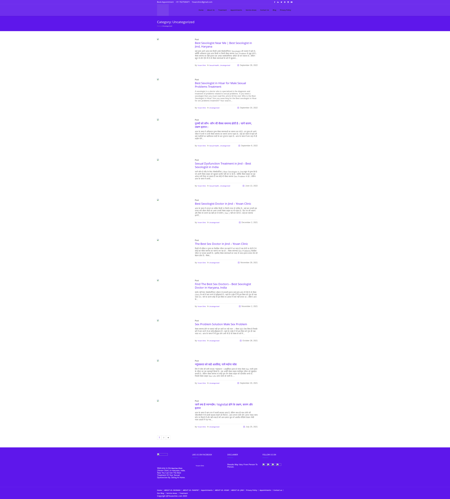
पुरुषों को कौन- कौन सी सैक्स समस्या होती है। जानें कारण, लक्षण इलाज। (223, 125)
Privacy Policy (251, 490)
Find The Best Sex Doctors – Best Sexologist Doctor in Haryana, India (223, 285)
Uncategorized (225, 65)
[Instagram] (288, 2)
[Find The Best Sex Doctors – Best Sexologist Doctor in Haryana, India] (173, 296)
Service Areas (171, 493)
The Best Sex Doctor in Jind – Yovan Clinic (221, 244)
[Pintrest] (284, 2)
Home (159, 26)
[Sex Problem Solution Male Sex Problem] (173, 336)
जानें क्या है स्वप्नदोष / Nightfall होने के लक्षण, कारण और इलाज (224, 406)
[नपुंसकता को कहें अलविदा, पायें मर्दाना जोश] (173, 376)
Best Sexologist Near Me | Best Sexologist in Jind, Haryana (223, 44)
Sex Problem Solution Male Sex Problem (221, 324)
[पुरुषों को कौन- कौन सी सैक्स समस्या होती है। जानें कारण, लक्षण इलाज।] (173, 135)
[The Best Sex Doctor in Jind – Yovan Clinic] (173, 255)
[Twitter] (281, 2)
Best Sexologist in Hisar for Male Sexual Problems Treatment (220, 84)
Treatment (183, 493)
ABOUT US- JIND (237, 490)
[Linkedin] (278, 2)
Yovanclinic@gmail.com (202, 2)
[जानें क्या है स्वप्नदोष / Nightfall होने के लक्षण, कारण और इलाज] (173, 414)
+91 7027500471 (183, 2)
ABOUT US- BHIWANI (172, 490)
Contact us (277, 490)
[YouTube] (291, 2)
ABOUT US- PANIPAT (191, 490)
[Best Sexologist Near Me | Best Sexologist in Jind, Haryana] (173, 54)
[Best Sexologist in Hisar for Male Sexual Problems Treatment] (173, 95)
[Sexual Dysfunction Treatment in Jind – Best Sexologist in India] (173, 175)
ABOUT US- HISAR (222, 490)
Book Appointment (165, 2)
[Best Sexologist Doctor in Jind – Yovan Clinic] (173, 215)
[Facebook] (274, 2)
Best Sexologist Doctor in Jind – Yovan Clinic (223, 203)
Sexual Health (214, 65)
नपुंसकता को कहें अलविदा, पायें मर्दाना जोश (216, 364)
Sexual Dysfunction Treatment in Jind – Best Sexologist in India (223, 165)
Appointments (207, 490)
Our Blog (160, 493)
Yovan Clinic (202, 65)
